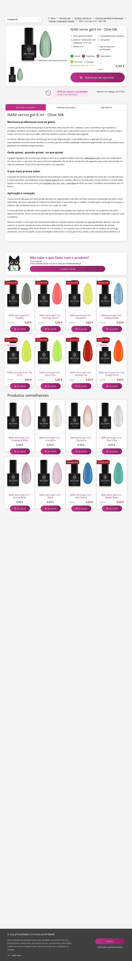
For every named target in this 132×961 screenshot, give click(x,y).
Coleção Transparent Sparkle (61, 21)
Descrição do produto (25, 107)
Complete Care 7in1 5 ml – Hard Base (59, 183)
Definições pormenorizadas (110, 947)
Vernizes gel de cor (82, 18)
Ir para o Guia (67, 268)
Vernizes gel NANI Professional (109, 18)
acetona (24, 228)
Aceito (110, 941)
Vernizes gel (64, 18)
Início (53, 18)
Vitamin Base (51, 180)
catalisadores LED (92, 158)
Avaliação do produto (66, 107)
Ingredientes (106, 107)
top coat (91, 222)
